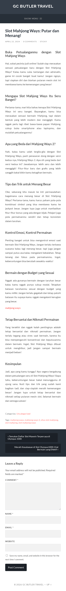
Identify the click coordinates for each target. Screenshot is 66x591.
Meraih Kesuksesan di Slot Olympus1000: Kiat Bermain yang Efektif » (36, 448)
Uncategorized (23, 414)
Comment (11, 480)
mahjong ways (17, 420)
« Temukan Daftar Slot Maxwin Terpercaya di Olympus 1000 (29, 437)
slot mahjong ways (27, 423)
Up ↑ (49, 584)
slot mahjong (11, 423)
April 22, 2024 (12, 41)
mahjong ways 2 (32, 420)
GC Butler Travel (33, 6)
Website (10, 541)
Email (9, 527)
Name (9, 514)
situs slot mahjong (49, 420)
